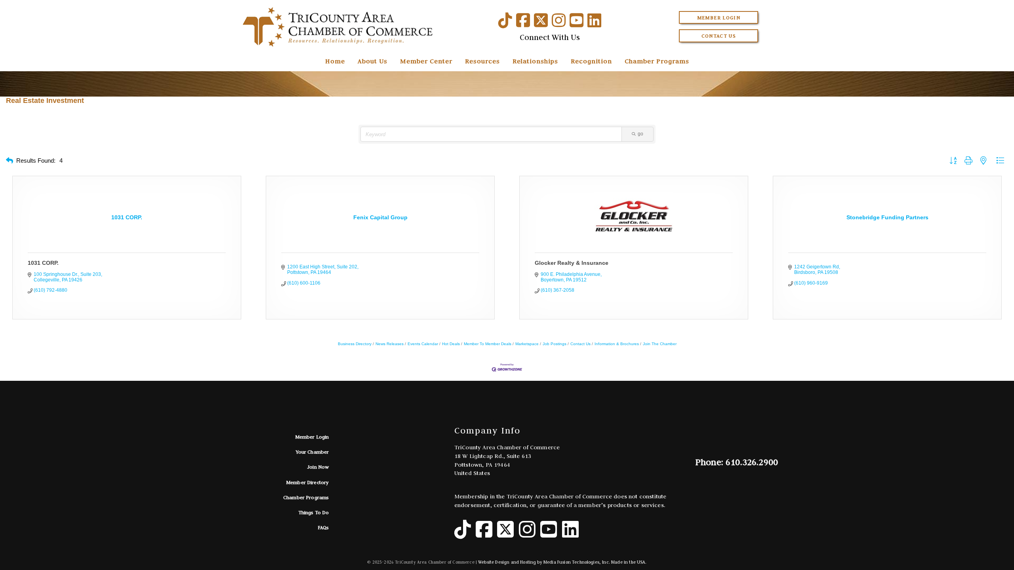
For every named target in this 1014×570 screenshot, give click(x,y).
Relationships (535, 61)
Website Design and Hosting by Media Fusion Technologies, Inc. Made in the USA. (562, 562)
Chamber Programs (657, 61)
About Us (372, 61)
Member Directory (307, 482)
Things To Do (313, 512)
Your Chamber (312, 452)
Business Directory (355, 344)
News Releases (389, 344)
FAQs (323, 527)
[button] (9, 161)
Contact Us (718, 36)
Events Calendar (423, 344)
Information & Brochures (617, 344)
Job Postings (554, 344)
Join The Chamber (660, 344)
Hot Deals (451, 344)
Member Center (426, 61)
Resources (482, 61)
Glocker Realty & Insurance (571, 263)
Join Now (318, 467)
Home (335, 61)
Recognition (591, 61)
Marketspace (527, 344)
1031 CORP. (43, 263)
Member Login (718, 18)
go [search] (640, 134)
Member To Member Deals (487, 344)
